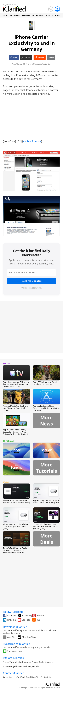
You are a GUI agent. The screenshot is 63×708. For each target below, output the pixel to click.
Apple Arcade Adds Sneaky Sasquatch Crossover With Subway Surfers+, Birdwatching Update (16, 433)
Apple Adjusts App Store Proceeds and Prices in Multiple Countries (46, 408)
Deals (41, 662)
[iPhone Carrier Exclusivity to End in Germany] (31, 171)
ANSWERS (40, 15)
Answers (49, 662)
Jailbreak (17, 666)
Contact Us (45, 677)
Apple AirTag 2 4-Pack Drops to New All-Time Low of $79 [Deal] (46, 501)
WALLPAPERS (28, 15)
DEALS (57, 15)
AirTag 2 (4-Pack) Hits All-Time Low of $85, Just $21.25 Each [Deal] (15, 526)
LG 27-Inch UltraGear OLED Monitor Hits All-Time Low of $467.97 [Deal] (45, 526)
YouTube (26, 619)
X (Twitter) (27, 615)
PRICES (49, 15)
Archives (27, 666)
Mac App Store (29, 637)
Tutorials (14, 662)
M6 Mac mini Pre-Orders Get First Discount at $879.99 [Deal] (16, 501)
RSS (38, 619)
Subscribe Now (14, 651)
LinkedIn (11, 619)
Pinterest (41, 615)
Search (35, 666)
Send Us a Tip (32, 677)
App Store (12, 637)
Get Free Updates (31, 281)
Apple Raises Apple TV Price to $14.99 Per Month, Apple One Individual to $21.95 (16, 384)
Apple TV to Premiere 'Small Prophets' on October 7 (45, 383)
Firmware (7, 666)
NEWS (5, 15)
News (5, 662)
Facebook (11, 615)
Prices (34, 662)
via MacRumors (32, 141)
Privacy (57, 687)
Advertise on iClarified (14, 677)
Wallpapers (24, 662)
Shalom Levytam (45, 64)
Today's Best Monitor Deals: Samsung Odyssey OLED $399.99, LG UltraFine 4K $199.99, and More (15, 551)
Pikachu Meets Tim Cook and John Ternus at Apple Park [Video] (15, 408)
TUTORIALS (15, 15)
